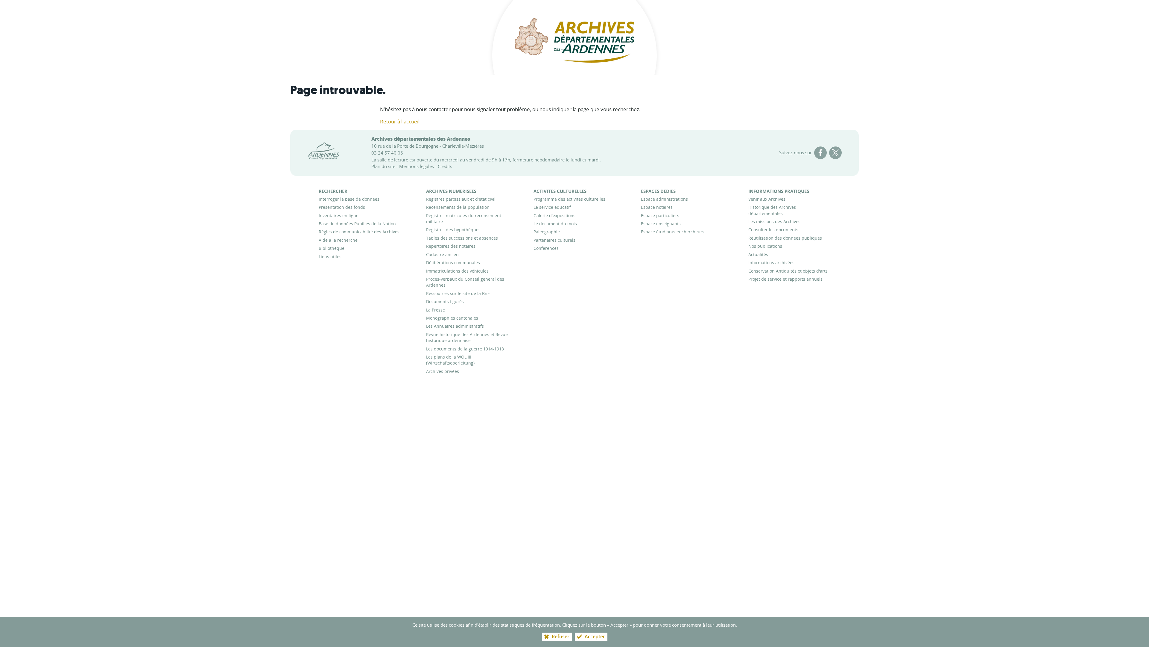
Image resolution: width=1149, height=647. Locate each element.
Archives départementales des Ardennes (420, 139)
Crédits (445, 166)
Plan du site (383, 166)
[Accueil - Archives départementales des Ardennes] (574, 37)
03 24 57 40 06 (387, 153)
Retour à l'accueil (400, 121)
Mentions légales (416, 166)
